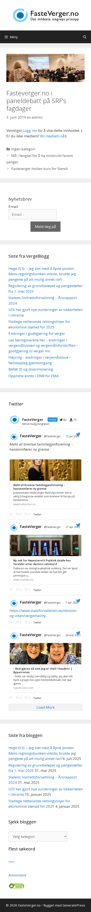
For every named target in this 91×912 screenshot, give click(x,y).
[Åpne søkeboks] (85, 36)
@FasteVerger (52, 436)
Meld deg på (45, 226)
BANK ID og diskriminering (30, 369)
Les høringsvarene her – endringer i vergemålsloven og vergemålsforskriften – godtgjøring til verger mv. (43, 345)
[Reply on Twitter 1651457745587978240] (11, 589)
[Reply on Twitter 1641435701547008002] (11, 698)
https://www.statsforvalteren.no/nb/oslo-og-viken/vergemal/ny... (43, 613)
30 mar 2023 (73, 635)
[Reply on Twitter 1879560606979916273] (11, 514)
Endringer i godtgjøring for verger (36, 333)
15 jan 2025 (73, 436)
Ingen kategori (23, 149)
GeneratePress (73, 905)
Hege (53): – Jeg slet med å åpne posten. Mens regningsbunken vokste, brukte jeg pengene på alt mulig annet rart (42, 274)
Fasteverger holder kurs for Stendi (39, 168)
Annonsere (17, 875)
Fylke (11, 861)
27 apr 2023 (73, 527)
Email (13, 206)
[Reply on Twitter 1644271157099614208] (11, 622)
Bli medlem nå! (52, 136)
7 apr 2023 (72, 602)
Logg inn (30, 130)
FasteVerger (30, 435)
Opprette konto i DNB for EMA (33, 375)
